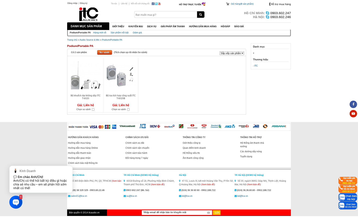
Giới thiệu (118, 26)
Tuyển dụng (246, 156)
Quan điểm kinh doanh (194, 148)
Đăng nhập (72, 3)
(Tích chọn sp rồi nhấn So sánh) (130, 52)
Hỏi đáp (225, 26)
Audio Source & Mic (90, 40)
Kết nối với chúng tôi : (140, 3)
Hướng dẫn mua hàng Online (83, 148)
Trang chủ (72, 40)
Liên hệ (124, 3)
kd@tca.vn (187, 196)
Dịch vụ (151, 26)
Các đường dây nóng (251, 151)
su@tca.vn (131, 196)
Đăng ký (83, 3)
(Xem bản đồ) (158, 184)
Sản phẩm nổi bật (119, 32)
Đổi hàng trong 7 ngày (136, 158)
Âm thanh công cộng (193, 158)
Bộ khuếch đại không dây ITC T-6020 (86, 97)
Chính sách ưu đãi (134, 143)
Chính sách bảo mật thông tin (83, 163)
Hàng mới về (99, 32)
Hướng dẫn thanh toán (79, 153)
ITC (256, 65)
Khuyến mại (135, 26)
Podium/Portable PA (112, 40)
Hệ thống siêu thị (191, 153)
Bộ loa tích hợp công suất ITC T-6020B (121, 97)
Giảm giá (137, 32)
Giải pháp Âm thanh (173, 26)
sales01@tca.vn (79, 196)
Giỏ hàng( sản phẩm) (242, 4)
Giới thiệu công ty (191, 143)
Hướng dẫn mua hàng (202, 26)
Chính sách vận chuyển (137, 148)
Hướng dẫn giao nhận (79, 158)
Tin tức (114, 3)
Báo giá (239, 26)
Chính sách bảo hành (136, 153)
